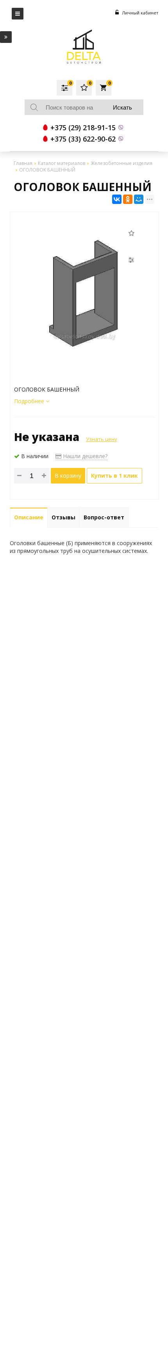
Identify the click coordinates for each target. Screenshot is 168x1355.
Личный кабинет (139, 13)
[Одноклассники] (127, 199)
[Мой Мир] (138, 199)
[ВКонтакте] (117, 199)
